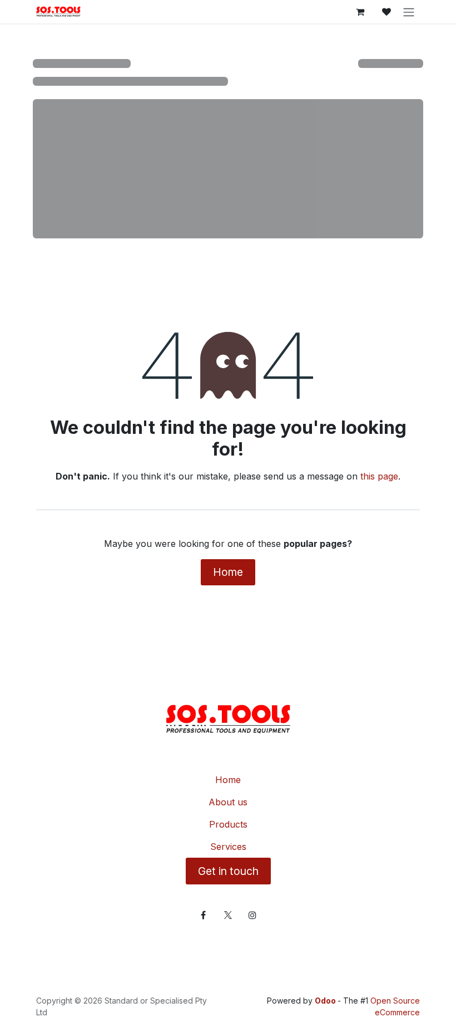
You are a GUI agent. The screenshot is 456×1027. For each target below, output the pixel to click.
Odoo (326, 1000)
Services (228, 846)
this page (379, 476)
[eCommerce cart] (360, 12)
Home (228, 572)
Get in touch (228, 871)
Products (228, 824)
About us (228, 802)
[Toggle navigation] (409, 11)
